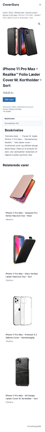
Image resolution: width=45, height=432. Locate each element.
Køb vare (9, 99)
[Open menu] (40, 4)
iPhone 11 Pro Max (15, 109)
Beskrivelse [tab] (10, 118)
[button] (39, 24)
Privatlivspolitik (34, 426)
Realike (8, 111)
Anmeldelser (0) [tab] (12, 123)
